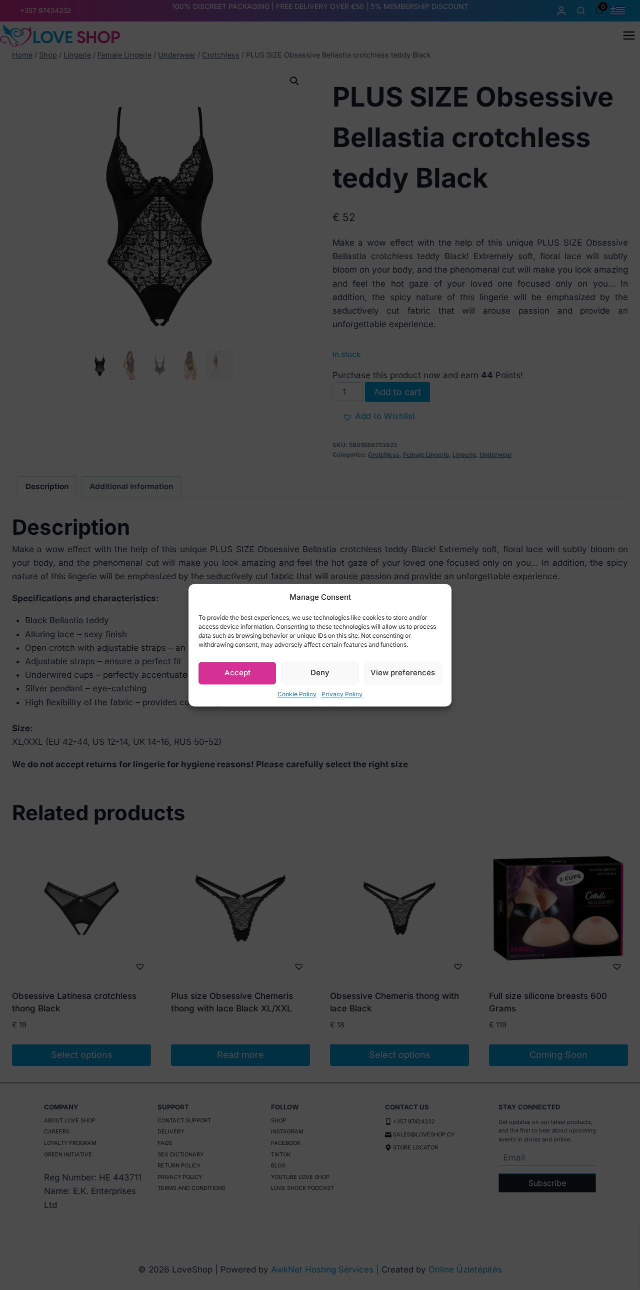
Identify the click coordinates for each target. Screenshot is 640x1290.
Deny (320, 672)
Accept (237, 672)
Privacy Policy (342, 694)
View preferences (402, 672)
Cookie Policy (297, 694)
